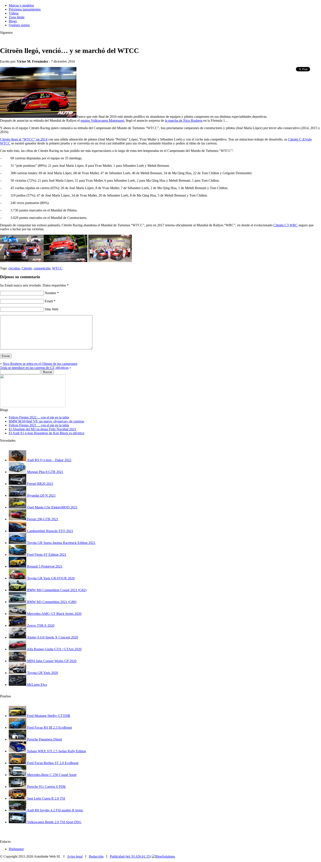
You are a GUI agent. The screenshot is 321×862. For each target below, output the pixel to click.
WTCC (57, 268)
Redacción (96, 856)
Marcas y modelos (21, 5)
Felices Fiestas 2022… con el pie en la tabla (39, 417)
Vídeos (14, 13)
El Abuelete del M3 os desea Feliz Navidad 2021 (42, 429)
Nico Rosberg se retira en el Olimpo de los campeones (40, 364)
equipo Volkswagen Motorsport (102, 120)
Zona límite (16, 17)
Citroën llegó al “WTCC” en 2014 (23, 139)
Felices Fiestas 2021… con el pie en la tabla (39, 425)
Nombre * (52, 293)
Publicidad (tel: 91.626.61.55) (130, 856)
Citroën (27, 268)
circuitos (14, 268)
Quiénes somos (19, 25)
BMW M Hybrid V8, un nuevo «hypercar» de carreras (46, 421)
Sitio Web (51, 309)
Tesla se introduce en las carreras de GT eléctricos (34, 367)
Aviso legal (75, 856)
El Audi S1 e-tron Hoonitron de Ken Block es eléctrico (46, 433)
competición (42, 268)
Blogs (13, 21)
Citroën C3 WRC (285, 225)
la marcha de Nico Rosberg (183, 120)
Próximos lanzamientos (25, 9)
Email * (50, 301)
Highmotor (16, 849)
